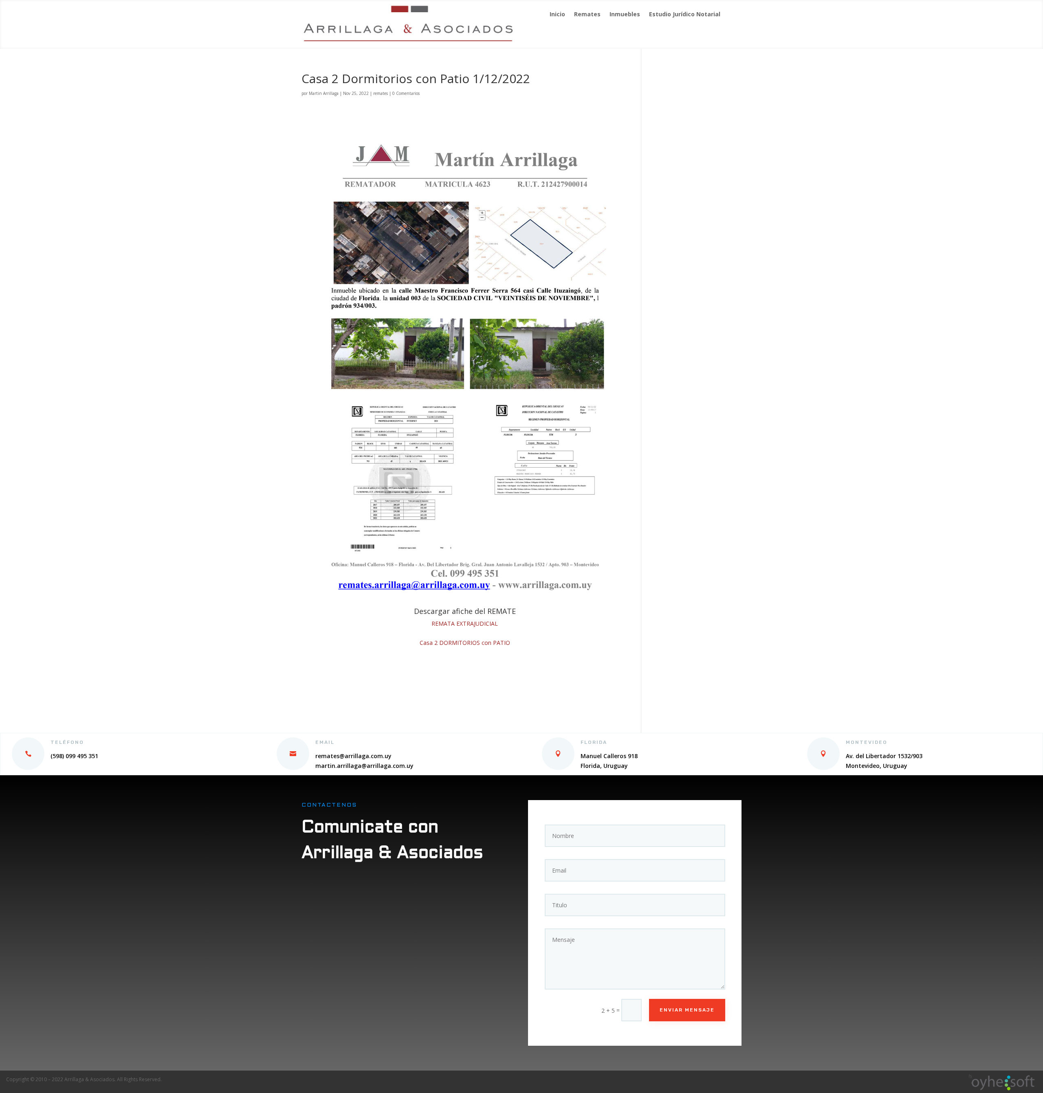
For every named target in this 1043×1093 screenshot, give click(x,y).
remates (380, 93)
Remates (587, 14)
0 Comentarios (406, 93)
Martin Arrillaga (324, 93)
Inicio (557, 14)
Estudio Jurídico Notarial (684, 14)
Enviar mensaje (687, 1010)
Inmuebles (625, 14)
